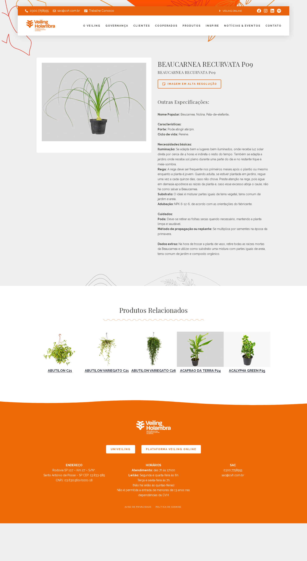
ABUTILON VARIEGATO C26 (153, 371)
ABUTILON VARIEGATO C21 (107, 371)
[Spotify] (279, 11)
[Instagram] (266, 11)
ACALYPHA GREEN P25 (247, 371)
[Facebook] (259, 11)
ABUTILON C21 (60, 371)
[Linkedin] (272, 11)
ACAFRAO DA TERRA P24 (200, 371)
